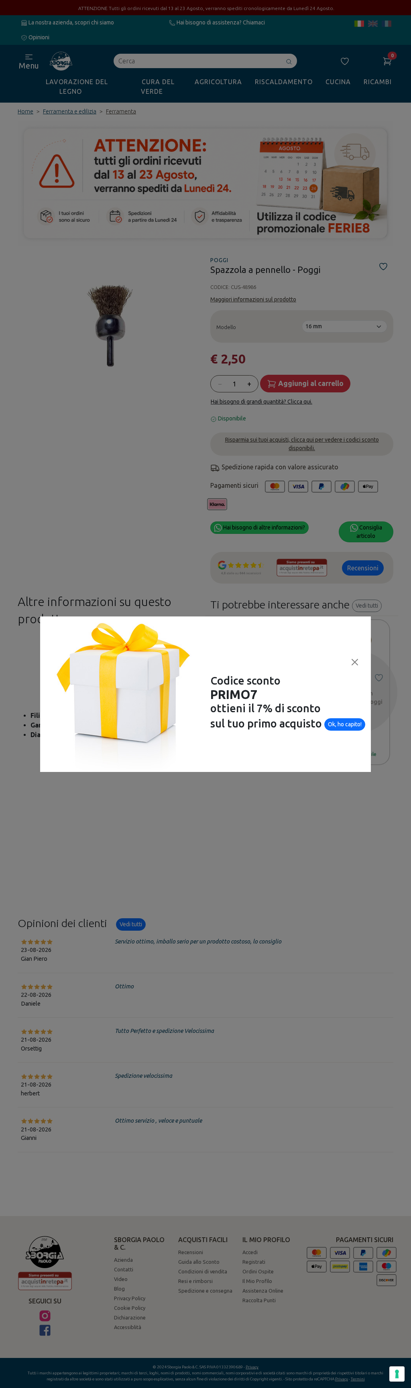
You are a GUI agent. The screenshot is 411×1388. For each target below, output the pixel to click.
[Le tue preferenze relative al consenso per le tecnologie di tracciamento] (397, 1374)
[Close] (355, 662)
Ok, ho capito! (345, 724)
